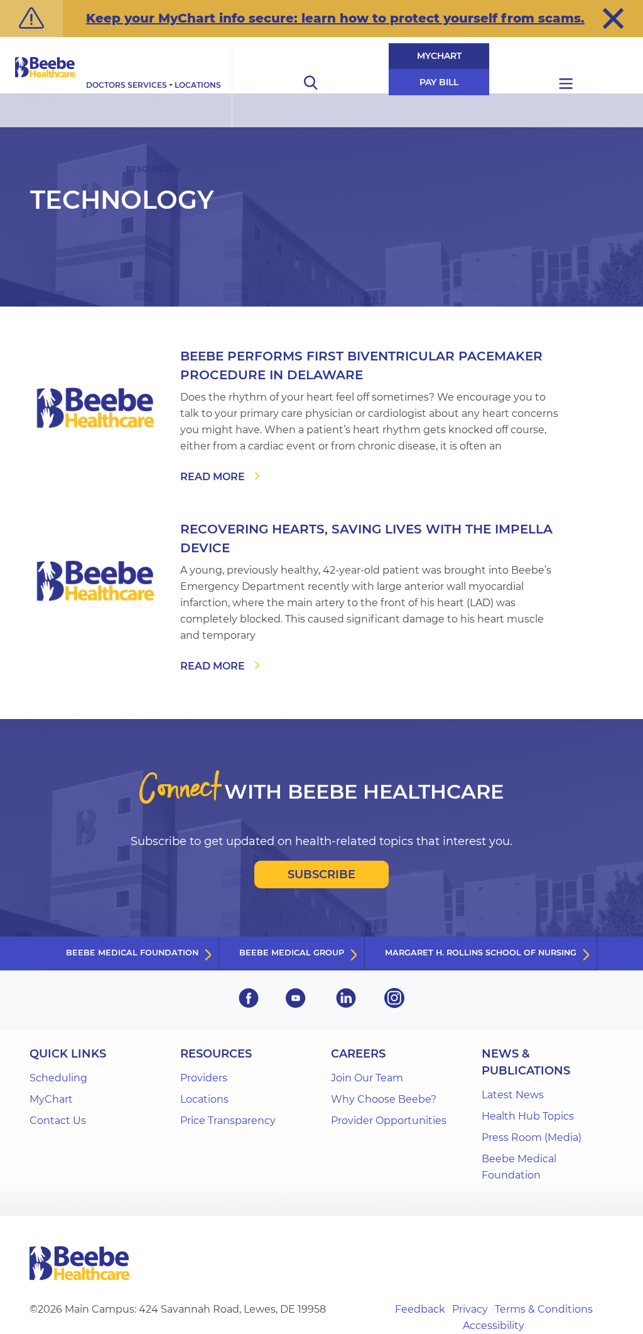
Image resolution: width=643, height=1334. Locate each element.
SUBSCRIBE (321, 874)
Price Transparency (228, 1121)
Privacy (470, 1309)
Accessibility (493, 1325)
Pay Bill (438, 82)
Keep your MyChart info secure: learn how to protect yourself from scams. (335, 18)
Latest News (513, 1095)
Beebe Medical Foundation (132, 952)
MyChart (439, 55)
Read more (212, 477)
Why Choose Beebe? (383, 1099)
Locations (198, 85)
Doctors (106, 85)
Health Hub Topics (528, 1116)
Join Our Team (367, 1078)
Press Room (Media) (531, 1137)
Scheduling (58, 1078)
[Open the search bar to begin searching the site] (310, 85)
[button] (613, 18)
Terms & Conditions (544, 1309)
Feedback (420, 1309)
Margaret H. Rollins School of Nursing (480, 952)
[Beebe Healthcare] (45, 81)
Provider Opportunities (388, 1121)
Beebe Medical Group (291, 952)
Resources (150, 169)
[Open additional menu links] (566, 85)
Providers (203, 1078)
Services (147, 85)
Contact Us (58, 1121)
